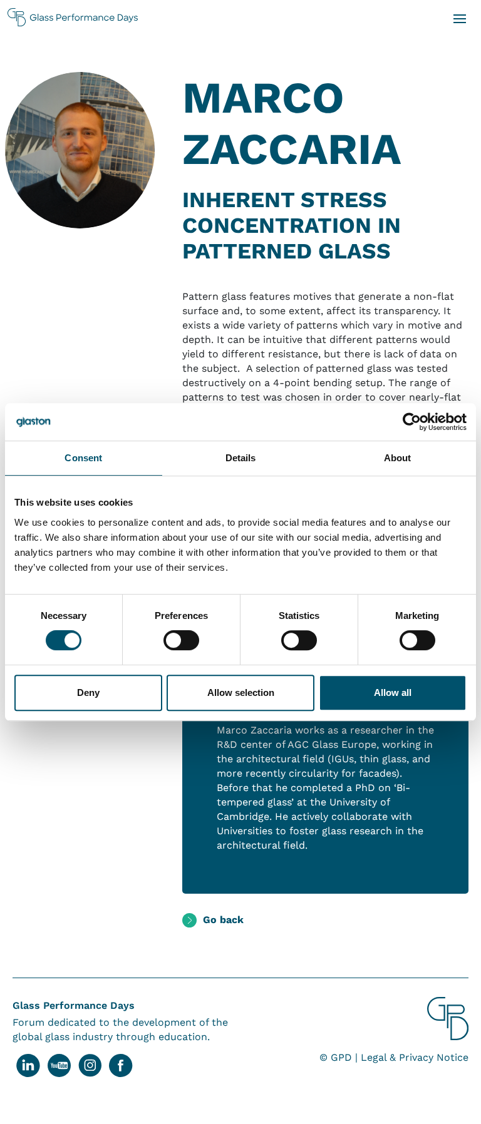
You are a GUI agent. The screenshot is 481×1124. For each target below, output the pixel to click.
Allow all (392, 692)
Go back (223, 920)
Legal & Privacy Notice (414, 1057)
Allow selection (240, 692)
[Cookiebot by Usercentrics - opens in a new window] (412, 421)
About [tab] (397, 457)
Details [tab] (240, 457)
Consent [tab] (83, 457)
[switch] (181, 640)
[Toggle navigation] (459, 17)
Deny (88, 692)
